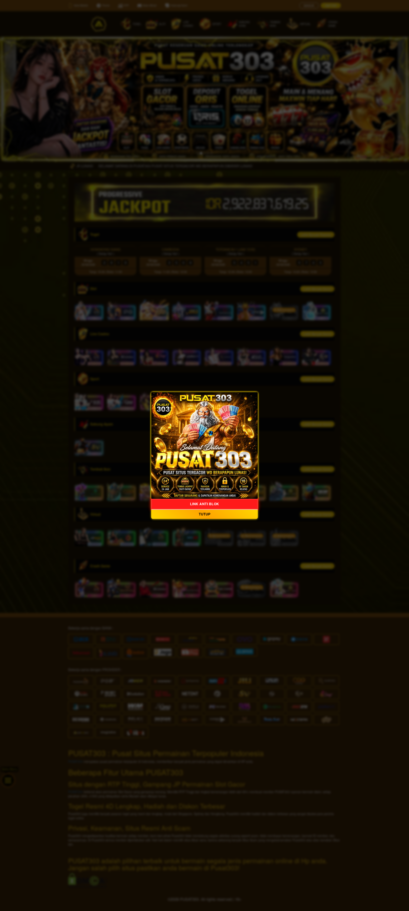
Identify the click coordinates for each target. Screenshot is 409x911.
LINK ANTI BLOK (204, 503)
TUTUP (204, 514)
